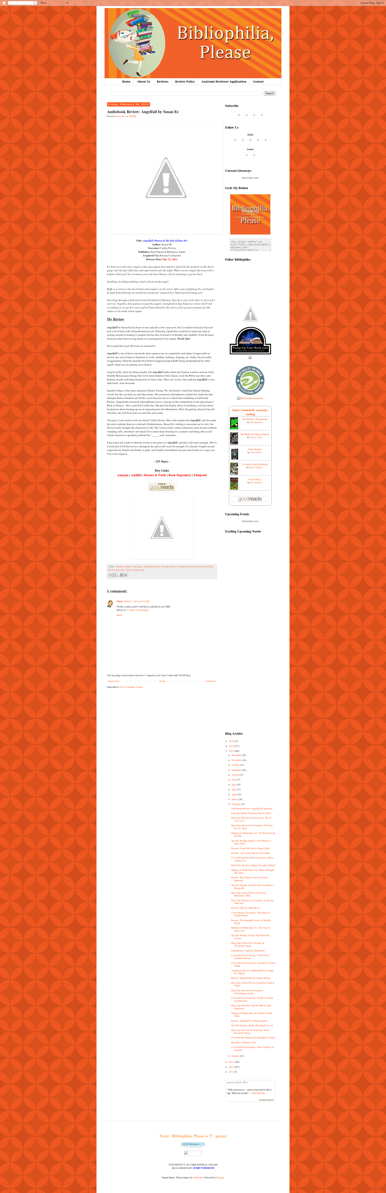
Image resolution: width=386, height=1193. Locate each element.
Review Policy (185, 81)
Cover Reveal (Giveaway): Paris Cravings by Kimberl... (252, 1048)
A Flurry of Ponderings (137, 609)
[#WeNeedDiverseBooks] (250, 398)
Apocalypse (137, 566)
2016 (231, 740)
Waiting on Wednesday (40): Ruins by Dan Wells (251, 1014)
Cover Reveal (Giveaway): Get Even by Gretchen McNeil (250, 956)
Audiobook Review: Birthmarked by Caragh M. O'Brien (252, 972)
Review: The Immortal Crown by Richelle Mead (251, 922)
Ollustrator (198, 1177)
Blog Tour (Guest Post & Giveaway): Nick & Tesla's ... (252, 984)
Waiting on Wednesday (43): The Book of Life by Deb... (253, 834)
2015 (231, 746)
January (236, 1055)
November (237, 760)
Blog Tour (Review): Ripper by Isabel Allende (253, 865)
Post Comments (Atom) (131, 686)
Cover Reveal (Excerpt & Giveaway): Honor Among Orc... (252, 859)
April (234, 794)
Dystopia (165, 566)
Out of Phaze (254, 479)
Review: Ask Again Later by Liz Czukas (250, 852)
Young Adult (138, 569)
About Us (143, 81)
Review (112, 569)
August (235, 774)
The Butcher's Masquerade (254, 419)
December (237, 755)
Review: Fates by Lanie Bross (245, 907)
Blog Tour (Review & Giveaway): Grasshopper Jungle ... (247, 992)
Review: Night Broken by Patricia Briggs (250, 977)
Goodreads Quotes (266, 1099)
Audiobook (148, 566)
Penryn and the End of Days (201, 566)
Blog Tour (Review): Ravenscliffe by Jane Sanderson (251, 1007)
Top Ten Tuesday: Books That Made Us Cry (252, 1025)
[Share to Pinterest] (126, 575)
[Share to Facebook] (122, 575)
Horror (173, 566)
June (234, 784)
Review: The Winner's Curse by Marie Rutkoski (249, 879)
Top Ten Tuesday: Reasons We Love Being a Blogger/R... (252, 886)
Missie (120, 601)
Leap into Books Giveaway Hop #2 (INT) (251, 813)
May (234, 789)
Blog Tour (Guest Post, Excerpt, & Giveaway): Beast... (247, 944)
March (235, 799)
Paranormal (183, 566)
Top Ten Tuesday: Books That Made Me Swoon (250, 937)
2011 (231, 1071)
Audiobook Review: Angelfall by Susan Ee (251, 808)
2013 (231, 1061)
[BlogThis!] (114, 575)
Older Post (210, 681)
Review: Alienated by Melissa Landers (249, 1020)
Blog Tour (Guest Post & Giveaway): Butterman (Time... (249, 894)
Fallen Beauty (254, 449)
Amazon (122, 475)
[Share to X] (118, 575)
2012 (231, 1066)
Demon (157, 566)
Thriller (128, 569)
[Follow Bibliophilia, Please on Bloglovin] (193, 1146)
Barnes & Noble (155, 475)
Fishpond (200, 475)
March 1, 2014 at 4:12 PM (136, 601)
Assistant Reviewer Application (223, 81)
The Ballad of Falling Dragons (254, 434)
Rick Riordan (258, 1093)
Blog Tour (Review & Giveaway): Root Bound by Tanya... (250, 1031)
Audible (136, 475)
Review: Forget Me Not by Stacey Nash (250, 848)
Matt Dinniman (256, 422)
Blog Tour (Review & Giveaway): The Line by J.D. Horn (252, 827)
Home (126, 81)
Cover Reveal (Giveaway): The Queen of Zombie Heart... (250, 914)
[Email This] (110, 575)
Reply (119, 614)
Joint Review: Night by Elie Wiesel (248, 950)
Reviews (162, 81)
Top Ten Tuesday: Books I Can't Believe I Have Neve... (251, 842)
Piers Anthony (256, 482)
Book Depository (179, 475)
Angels (128, 566)
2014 (231, 750)
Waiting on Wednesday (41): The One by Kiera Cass (250, 929)
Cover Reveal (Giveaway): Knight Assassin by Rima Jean (252, 999)
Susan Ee (120, 569)
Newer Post (113, 681)
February (236, 804)
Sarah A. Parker (256, 437)
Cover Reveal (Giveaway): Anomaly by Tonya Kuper (253, 964)
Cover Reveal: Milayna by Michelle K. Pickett (253, 1037)
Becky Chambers (256, 467)
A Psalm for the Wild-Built (255, 464)
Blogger (220, 1177)
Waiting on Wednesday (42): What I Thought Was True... (252, 871)
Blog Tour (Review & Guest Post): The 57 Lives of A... (251, 819)
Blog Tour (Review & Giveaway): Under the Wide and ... (252, 902)
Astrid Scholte (256, 452)
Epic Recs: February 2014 (243, 1042)
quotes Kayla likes (237, 1082)
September (237, 769)
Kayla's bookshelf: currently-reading (250, 412)
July (234, 779)
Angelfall (120, 566)
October (236, 764)
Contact (258, 81)
